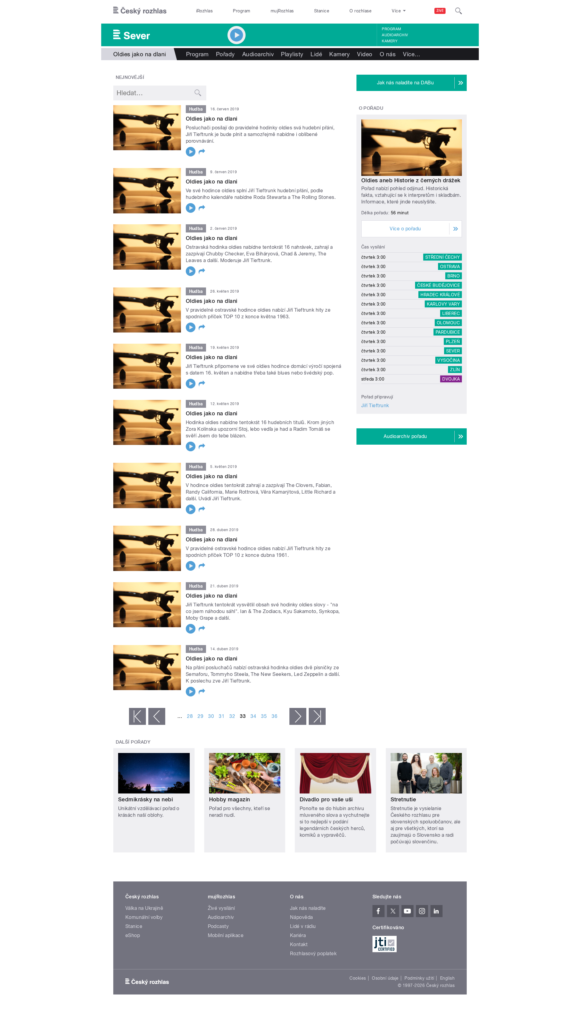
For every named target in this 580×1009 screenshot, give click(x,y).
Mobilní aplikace (226, 935)
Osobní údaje (385, 978)
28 (190, 716)
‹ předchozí (156, 716)
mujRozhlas (282, 10)
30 (211, 716)
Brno (453, 276)
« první (137, 716)
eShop (132, 935)
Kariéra (298, 935)
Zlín (455, 369)
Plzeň (453, 341)
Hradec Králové (440, 294)
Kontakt (299, 944)
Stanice (321, 10)
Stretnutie (403, 799)
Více (411, 54)
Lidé (316, 54)
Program (241, 10)
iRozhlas (204, 10)
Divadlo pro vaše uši (326, 799)
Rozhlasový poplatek (313, 953)
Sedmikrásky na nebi (145, 799)
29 (200, 716)
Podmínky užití (419, 978)
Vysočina (448, 360)
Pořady (225, 54)
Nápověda (301, 917)
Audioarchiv (395, 35)
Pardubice (448, 332)
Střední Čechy (442, 257)
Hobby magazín (229, 799)
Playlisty (292, 54)
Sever (453, 351)
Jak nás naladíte (308, 908)
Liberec (451, 313)
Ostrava (450, 266)
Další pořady (133, 742)
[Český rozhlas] (139, 11)
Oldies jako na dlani (211, 118)
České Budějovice (438, 285)
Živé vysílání (221, 908)
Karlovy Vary (443, 304)
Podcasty (218, 926)
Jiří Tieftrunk (375, 405)
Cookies (358, 978)
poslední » (317, 716)
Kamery (390, 41)
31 (221, 716)
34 (253, 716)
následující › (297, 716)
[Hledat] (458, 11)
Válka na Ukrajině (144, 908)
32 (232, 716)
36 (274, 716)
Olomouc (448, 322)
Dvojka (451, 379)
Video (364, 54)
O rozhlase (361, 10)
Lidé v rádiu (303, 926)
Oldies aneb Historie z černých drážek (411, 180)
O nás (388, 54)
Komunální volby (144, 917)
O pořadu (371, 108)
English (447, 978)
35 (264, 716)
